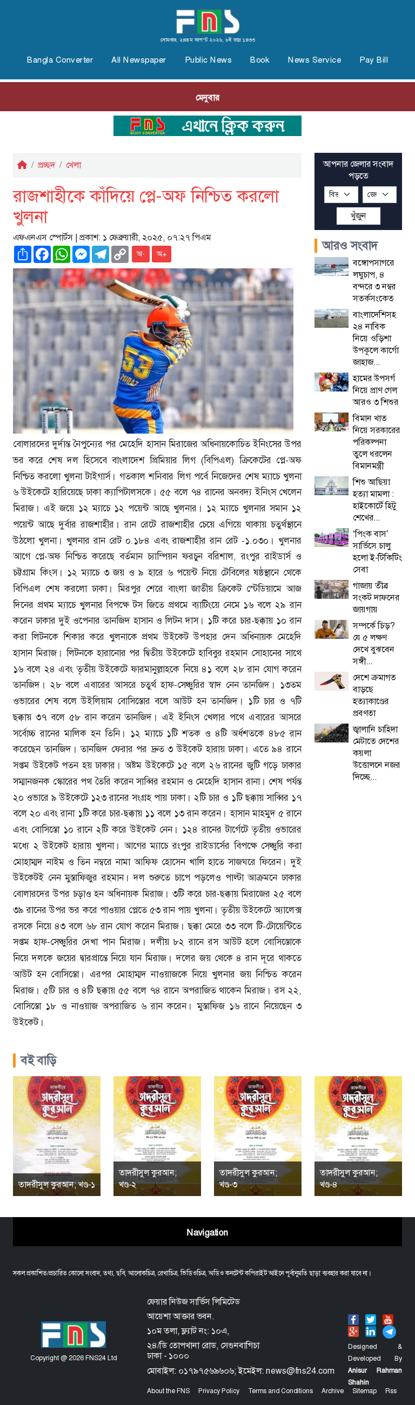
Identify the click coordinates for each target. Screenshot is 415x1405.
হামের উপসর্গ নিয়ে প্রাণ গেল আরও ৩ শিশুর (375, 390)
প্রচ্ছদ (46, 165)
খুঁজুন (358, 215)
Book (260, 60)
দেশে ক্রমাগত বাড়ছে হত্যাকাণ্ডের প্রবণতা (374, 695)
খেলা (73, 165)
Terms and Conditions (280, 1391)
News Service (314, 60)
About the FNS (168, 1391)
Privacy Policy (218, 1391)
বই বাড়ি (39, 1060)
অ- (141, 254)
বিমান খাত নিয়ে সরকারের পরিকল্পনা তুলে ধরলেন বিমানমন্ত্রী (376, 442)
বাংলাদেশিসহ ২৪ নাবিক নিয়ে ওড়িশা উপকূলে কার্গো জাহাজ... (376, 338)
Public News (208, 60)
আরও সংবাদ (350, 246)
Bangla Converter (60, 60)
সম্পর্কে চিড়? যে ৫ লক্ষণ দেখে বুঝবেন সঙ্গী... (373, 643)
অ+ (161, 254)
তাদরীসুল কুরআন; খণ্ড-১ (56, 1184)
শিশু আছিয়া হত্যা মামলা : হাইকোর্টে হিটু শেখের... (374, 499)
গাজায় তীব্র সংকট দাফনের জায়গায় (376, 597)
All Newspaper (138, 60)
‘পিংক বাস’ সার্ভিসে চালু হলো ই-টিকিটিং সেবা (377, 551)
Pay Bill (373, 60)
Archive (333, 1391)
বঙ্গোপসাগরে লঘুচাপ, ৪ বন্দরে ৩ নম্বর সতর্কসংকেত (374, 280)
